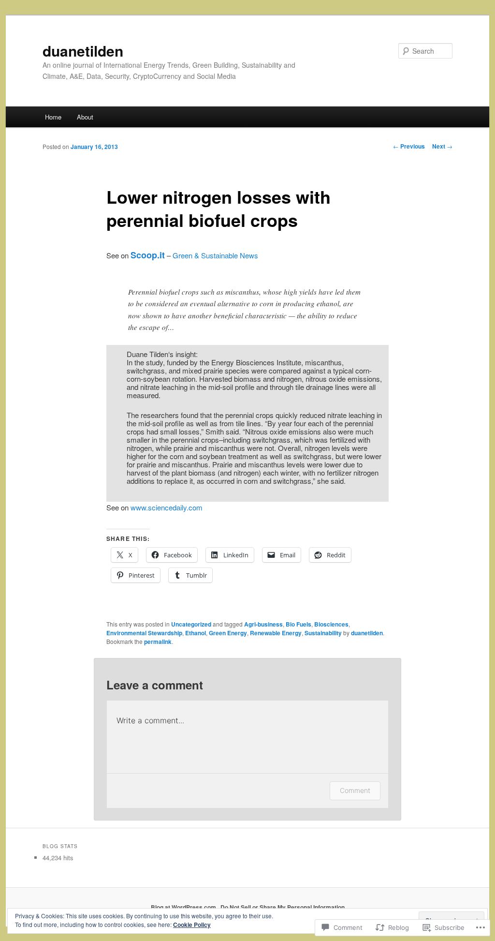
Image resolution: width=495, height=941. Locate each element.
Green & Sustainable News (215, 255)
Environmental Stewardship (144, 632)
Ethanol (195, 632)
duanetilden (83, 50)
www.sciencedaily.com (167, 507)
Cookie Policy (192, 924)
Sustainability (323, 632)
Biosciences (331, 624)
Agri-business (263, 624)
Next (442, 146)
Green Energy (228, 632)
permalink (158, 641)
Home (53, 116)
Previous (409, 146)
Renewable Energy (276, 632)
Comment (355, 790)
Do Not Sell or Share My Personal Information (282, 907)
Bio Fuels (298, 624)
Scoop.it (148, 255)
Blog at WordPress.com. (184, 907)
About (85, 116)
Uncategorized (191, 624)
